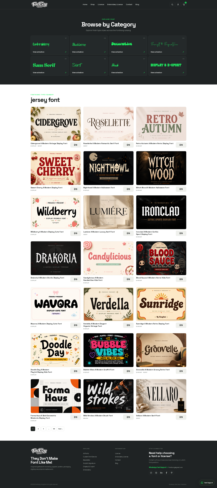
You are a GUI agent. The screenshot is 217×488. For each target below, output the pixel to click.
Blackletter (86, 460)
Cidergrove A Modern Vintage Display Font (49, 143)
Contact (129, 4)
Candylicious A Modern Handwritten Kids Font (93, 279)
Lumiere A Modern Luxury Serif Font (99, 232)
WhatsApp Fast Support (159, 467)
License (101, 4)
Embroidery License (115, 4)
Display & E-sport (89, 466)
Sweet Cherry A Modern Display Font (46, 187)
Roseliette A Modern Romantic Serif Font (101, 143)
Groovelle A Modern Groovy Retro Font (153, 370)
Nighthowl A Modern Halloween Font (99, 187)
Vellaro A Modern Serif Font (148, 415)
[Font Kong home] (39, 4)
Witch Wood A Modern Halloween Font (152, 187)
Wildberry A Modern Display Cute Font (47, 232)
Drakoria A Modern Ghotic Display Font (47, 278)
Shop (93, 4)
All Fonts (86, 453)
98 (54, 429)
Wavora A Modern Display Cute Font (46, 324)
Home (85, 4)
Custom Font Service (90, 457)
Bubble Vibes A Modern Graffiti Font (98, 370)
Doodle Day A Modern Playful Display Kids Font (41, 371)
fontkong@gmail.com (176, 467)
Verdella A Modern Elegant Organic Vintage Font (94, 325)
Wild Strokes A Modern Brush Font (98, 415)
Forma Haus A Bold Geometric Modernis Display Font (43, 416)
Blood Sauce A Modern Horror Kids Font (153, 278)
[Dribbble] (156, 473)
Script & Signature (89, 463)
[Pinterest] (172, 473)
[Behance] (161, 473)
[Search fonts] (172, 4)
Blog (137, 4)
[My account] (178, 4)
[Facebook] (166, 473)
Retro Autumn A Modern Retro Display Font (154, 143)
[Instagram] (151, 473)
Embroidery (87, 470)
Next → (60, 429)
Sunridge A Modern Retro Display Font (152, 324)
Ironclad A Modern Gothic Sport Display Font (147, 233)
